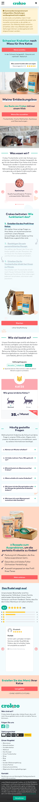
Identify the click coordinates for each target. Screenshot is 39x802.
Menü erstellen (19, 50)
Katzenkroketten (8, 745)
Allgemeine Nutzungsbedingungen (14, 769)
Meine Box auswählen (19, 114)
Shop (4, 756)
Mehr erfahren (19, 577)
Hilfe (4, 760)
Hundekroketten (8, 747)
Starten (19, 323)
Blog (4, 758)
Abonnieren (7, 743)
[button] (2, 191)
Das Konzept (7, 752)
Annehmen (19, 798)
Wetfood (6, 750)
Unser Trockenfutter (9, 754)
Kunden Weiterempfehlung (12, 763)
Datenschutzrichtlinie (10, 767)
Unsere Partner (8, 765)
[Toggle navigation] (2, 3)
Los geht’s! (19, 688)
